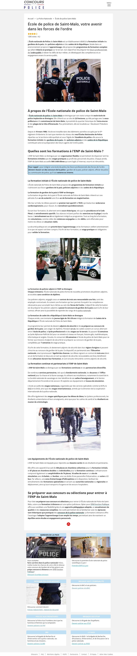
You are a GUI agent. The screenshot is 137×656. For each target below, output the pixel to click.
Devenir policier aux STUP (81, 623)
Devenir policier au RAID (81, 644)
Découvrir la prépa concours (37, 574)
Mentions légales (53, 654)
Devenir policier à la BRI (36, 644)
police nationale (84, 310)
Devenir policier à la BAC (81, 588)
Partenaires (74, 654)
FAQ (42, 654)
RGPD (65, 654)
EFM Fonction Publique (100, 504)
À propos (93, 654)
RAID (30, 389)
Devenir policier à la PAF (36, 625)
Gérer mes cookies (106, 654)
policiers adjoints (74, 140)
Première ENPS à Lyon (80, 565)
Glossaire (34, 654)
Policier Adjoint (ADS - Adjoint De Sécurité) (43, 610)
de (45, 115)
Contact (84, 654)
